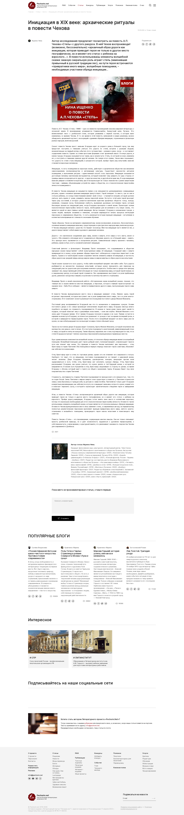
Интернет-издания (79, 770)
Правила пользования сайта (131, 807)
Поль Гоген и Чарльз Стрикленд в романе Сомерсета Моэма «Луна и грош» (74, 555)
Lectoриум (56, 775)
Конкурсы (89, 5)
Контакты (32, 761)
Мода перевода (58, 761)
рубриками (88, 723)
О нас (142, 5)
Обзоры (55, 768)
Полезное (119, 5)
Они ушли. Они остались (57, 772)
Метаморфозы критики (58, 779)
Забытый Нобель (59, 782)
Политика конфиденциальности (136, 808)
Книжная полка (131, 5)
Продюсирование (149, 771)
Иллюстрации (147, 764)
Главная (31, 12)
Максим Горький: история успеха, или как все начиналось (106, 553)
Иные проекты (80, 774)
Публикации (100, 5)
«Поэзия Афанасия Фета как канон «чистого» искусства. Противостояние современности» (42, 555)
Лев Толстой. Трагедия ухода (138, 552)
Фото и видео (147, 768)
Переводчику (118, 763)
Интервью (56, 766)
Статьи (80, 5)
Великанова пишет (59, 787)
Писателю (117, 756)
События (71, 5)
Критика (145, 756)
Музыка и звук (148, 766)
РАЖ (64, 5)
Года (96, 766)
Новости (55, 759)
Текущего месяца (98, 769)
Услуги (110, 5)
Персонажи (32, 759)
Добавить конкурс (98, 757)
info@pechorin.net (35, 775)
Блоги (45, 12)
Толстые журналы (78, 762)
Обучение (146, 761)
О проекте (32, 753)
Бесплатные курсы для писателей (122, 760)
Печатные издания (79, 766)
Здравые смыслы (59, 784)
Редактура (146, 759)
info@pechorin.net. (93, 726)
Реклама (31, 771)
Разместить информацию (33, 767)
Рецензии (56, 756)
